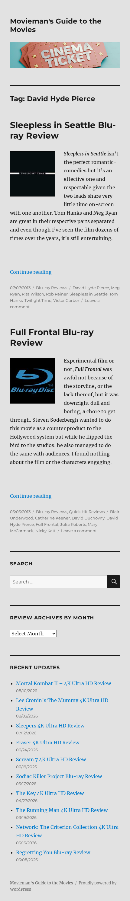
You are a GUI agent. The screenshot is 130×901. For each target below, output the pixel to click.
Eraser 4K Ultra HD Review (47, 743)
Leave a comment (79, 530)
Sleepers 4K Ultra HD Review (50, 726)
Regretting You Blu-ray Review (53, 852)
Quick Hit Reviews (87, 511)
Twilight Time (37, 300)
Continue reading (31, 272)
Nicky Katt (45, 530)
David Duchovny (88, 518)
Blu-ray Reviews (51, 287)
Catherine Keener (52, 518)
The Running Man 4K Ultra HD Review (62, 810)
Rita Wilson (33, 294)
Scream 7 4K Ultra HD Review (51, 759)
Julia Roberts (73, 524)
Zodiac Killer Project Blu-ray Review (59, 776)
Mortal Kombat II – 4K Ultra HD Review (63, 683)
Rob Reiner (57, 294)
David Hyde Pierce (91, 287)
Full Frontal (47, 524)
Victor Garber (66, 300)
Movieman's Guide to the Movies (41, 883)
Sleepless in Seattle (89, 294)
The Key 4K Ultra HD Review (50, 793)
